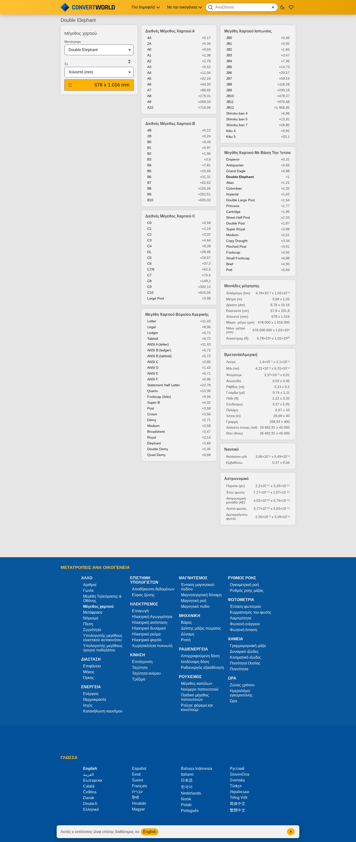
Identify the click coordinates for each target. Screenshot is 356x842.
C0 (149, 223)
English (149, 832)
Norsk (186, 799)
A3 (149, 67)
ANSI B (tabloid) (159, 356)
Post (150, 408)
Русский (237, 768)
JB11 (230, 102)
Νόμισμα (90, 618)
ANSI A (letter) (158, 344)
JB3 (229, 55)
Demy (151, 420)
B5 (149, 171)
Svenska (237, 780)
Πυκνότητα (239, 669)
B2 (149, 153)
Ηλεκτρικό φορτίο (147, 640)
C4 (149, 246)
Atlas (230, 183)
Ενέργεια (90, 694)
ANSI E (152, 373)
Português (190, 811)
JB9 (229, 90)
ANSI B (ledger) (159, 350)
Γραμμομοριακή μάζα (248, 646)
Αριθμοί (89, 585)
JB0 (229, 38)
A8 (149, 96)
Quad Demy (156, 455)
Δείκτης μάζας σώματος (201, 628)
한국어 (187, 787)
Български (92, 780)
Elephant (154, 443)
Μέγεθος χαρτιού (98, 606)
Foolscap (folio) (159, 397)
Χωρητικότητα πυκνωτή (152, 646)
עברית (137, 792)
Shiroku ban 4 (237, 113)
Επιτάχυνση (142, 662)
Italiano (187, 774)
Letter (151, 321)
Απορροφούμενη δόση (200, 656)
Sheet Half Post (238, 217)
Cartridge (233, 212)
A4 (149, 73)
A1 (149, 55)
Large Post (155, 298)
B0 (149, 142)
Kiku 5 (231, 137)
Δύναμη (187, 634)
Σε (66, 64)
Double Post (235, 223)
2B (149, 136)
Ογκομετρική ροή (244, 585)
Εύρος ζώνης (143, 595)
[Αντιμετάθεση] (129, 61)
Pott (229, 270)
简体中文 (237, 804)
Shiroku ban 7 (237, 125)
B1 (149, 148)
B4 (149, 165)
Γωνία (88, 590)
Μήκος (88, 672)
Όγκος (88, 678)
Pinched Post (236, 246)
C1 (149, 229)
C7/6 (151, 269)
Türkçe (236, 786)
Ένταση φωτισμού (245, 606)
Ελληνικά (91, 809)
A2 (149, 61)
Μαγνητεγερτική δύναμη (201, 595)
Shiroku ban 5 (237, 119)
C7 (149, 275)
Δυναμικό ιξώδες (244, 651)
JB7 (229, 78)
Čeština (89, 792)
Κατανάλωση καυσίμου (103, 711)
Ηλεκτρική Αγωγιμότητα (152, 617)
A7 (149, 90)
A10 (150, 107)
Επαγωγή (140, 611)
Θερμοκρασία (94, 699)
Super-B (153, 402)
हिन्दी (135, 798)
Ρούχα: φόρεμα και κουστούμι (197, 707)
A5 (149, 78)
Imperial (232, 194)
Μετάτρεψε (72, 42)
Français (139, 786)
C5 (149, 258)
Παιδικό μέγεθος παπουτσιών (195, 697)
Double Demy (157, 449)
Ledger (152, 333)
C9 (149, 287)
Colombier (234, 188)
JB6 (229, 73)
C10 (150, 292)
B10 (150, 200)
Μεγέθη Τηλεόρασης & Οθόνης (102, 598)
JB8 (229, 84)
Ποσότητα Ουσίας (245, 663)
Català (88, 786)
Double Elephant (240, 177)
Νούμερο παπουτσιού (199, 689)
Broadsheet (156, 431)
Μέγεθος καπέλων (196, 683)
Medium (153, 426)
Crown (152, 414)
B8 (149, 188)
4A (149, 38)
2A (149, 44)
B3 (149, 159)
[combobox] (241, 7)
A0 (149, 49)
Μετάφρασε (92, 612)
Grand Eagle (236, 171)
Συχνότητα (92, 630)
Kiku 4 (231, 131)
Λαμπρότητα (240, 618)
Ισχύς (88, 705)
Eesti (136, 774)
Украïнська (239, 792)
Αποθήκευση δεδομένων (153, 589)
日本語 (187, 780)
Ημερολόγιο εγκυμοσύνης (241, 693)
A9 (149, 102)
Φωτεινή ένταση (243, 630)
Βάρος (186, 622)
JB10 (230, 96)
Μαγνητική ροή (193, 601)
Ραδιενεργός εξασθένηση (202, 667)
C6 (149, 263)
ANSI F (152, 379)
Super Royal (235, 229)
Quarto (152, 391)
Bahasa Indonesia (196, 768)
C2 (149, 234)
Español (139, 768)
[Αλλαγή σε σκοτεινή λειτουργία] (282, 7)
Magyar (138, 809)
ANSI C (152, 362)
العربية (88, 774)
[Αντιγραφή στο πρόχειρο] (70, 85)
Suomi (137, 780)
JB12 (230, 107)
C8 (149, 281)
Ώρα (233, 701)
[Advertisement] (178, 543)
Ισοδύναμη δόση (195, 662)
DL (149, 252)
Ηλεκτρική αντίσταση (149, 622)
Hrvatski (139, 803)
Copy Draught (237, 241)
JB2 (229, 49)
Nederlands (191, 793)
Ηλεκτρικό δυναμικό (149, 628)
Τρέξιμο (138, 679)
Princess (232, 206)
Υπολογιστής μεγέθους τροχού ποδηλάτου (103, 648)
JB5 (229, 67)
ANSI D (152, 368)
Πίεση (88, 624)
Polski (186, 805)
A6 (149, 84)
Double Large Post (240, 200)
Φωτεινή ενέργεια (245, 624)
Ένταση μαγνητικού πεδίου (197, 587)
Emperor (233, 159)
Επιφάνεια (92, 666)
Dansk (88, 798)
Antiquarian (235, 165)
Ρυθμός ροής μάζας (246, 590)
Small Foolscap (238, 258)
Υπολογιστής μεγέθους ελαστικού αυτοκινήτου (103, 637)
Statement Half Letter (163, 385)
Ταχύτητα (139, 667)
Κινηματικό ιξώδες (245, 657)
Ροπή (186, 640)
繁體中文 (237, 810)
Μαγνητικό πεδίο (195, 606)
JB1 (229, 44)
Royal (151, 437)
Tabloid (152, 338)
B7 (149, 183)
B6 (149, 177)
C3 (149, 240)
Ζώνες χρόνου (242, 685)
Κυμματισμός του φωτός (250, 612)
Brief (229, 264)
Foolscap (233, 252)
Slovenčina (239, 774)
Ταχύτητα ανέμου (146, 673)
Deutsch (90, 804)
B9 (149, 194)
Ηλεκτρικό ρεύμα (146, 634)
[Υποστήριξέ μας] (291, 7)
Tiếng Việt (238, 798)
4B (149, 130)
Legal (151, 327)
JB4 (229, 61)
